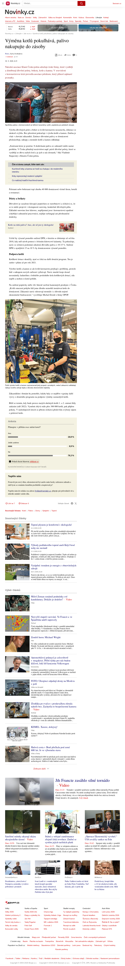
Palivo (30, 511)
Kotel (24, 511)
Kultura (81, 17)
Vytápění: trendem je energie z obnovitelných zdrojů (53, 567)
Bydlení (10, 228)
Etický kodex (66, 958)
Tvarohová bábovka (71, 922)
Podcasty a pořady (55, 21)
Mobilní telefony (33, 945)
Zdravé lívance (69, 919)
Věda (28, 21)
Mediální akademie (51, 958)
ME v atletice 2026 (51, 922)
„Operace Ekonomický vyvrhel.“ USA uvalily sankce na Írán (101, 838)
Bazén (25, 941)
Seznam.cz (117, 3)
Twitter (17, 958)
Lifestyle (99, 17)
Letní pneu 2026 (108, 912)
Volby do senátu (11, 925)
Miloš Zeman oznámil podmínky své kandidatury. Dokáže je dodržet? (49, 598)
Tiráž (40, 958)
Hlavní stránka (10, 17)
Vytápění (45, 511)
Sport (66, 21)
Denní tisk (104, 21)
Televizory (98, 945)
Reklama (25, 958)
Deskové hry (87, 945)
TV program (94, 21)
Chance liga (48, 912)
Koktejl (106, 17)
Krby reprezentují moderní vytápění (27, 176)
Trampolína (49, 941)
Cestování (35, 21)
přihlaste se (34, 461)
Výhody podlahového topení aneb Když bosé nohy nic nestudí (53, 546)
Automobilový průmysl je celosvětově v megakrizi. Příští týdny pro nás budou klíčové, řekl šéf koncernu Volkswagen (50, 660)
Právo (7, 53)
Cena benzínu (76, 937)
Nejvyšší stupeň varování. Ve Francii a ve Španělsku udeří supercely (51, 618)
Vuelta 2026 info (31, 912)
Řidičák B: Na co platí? (110, 922)
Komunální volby (11, 929)
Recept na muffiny (70, 915)
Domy (37, 511)
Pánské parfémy (61, 949)
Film (32, 641)
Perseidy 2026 (63, 937)
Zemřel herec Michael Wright (46, 637)
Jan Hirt (28, 919)
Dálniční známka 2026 (110, 915)
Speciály (78, 21)
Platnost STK (107, 929)
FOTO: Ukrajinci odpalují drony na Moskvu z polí (53, 682)
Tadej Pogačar (30, 922)
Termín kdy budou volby (14, 922)
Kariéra (34, 958)
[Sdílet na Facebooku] (72, 503)
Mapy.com (36, 937)
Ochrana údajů (78, 958)
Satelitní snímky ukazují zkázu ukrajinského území (20, 838)
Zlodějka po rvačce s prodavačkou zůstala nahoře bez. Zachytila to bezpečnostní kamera (53, 705)
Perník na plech (69, 929)
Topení (54, 511)
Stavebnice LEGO (48, 945)
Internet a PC (10, 21)
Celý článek (83, 798)
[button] (41, 102)
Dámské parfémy (63, 945)
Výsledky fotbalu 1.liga (52, 915)
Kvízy (71, 21)
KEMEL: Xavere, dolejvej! (44, 727)
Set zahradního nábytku (84, 941)
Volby (35, 17)
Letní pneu (76, 945)
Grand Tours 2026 (32, 929)
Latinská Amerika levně (91, 925)
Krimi (75, 17)
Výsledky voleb (11, 919)
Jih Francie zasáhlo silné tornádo (82, 780)
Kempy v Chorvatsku (91, 912)
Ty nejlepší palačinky (71, 912)
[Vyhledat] (81, 3)
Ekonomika (90, 17)
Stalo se (21, 17)
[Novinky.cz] (19, 12)
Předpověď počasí (49, 937)
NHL (45, 929)
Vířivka (110, 941)
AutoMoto (20, 21)
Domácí (28, 17)
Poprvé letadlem (89, 915)
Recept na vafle (69, 925)
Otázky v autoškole (109, 925)
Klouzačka (69, 941)
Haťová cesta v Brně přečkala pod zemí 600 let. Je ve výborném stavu (50, 749)
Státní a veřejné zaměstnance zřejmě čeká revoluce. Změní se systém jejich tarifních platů (60, 839)
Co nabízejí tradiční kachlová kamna (27, 180)
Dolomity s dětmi (89, 929)
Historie (43, 21)
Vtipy (33, 603)
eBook (60, 55)
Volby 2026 (9, 912)
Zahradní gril (100, 941)
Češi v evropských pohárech (95, 937)
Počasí (85, 21)
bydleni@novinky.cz (43, 490)
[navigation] (3, 3)
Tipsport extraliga (50, 919)
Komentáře (67, 17)
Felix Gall (28, 925)
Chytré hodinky (109, 945)
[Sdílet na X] (75, 503)
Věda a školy (35, 753)
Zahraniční (42, 17)
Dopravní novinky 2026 (111, 919)
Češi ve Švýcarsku (90, 922)
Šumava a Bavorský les (92, 919)
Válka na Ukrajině (55, 17)
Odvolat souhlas (92, 958)
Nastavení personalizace (110, 958)
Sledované (113, 21)
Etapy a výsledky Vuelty (34, 915)
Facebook (9, 958)
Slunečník (59, 941)
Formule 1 (48, 925)
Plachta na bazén (36, 941)
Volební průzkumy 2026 (14, 915)
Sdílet (69, 55)
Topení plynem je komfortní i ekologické (51, 524)
